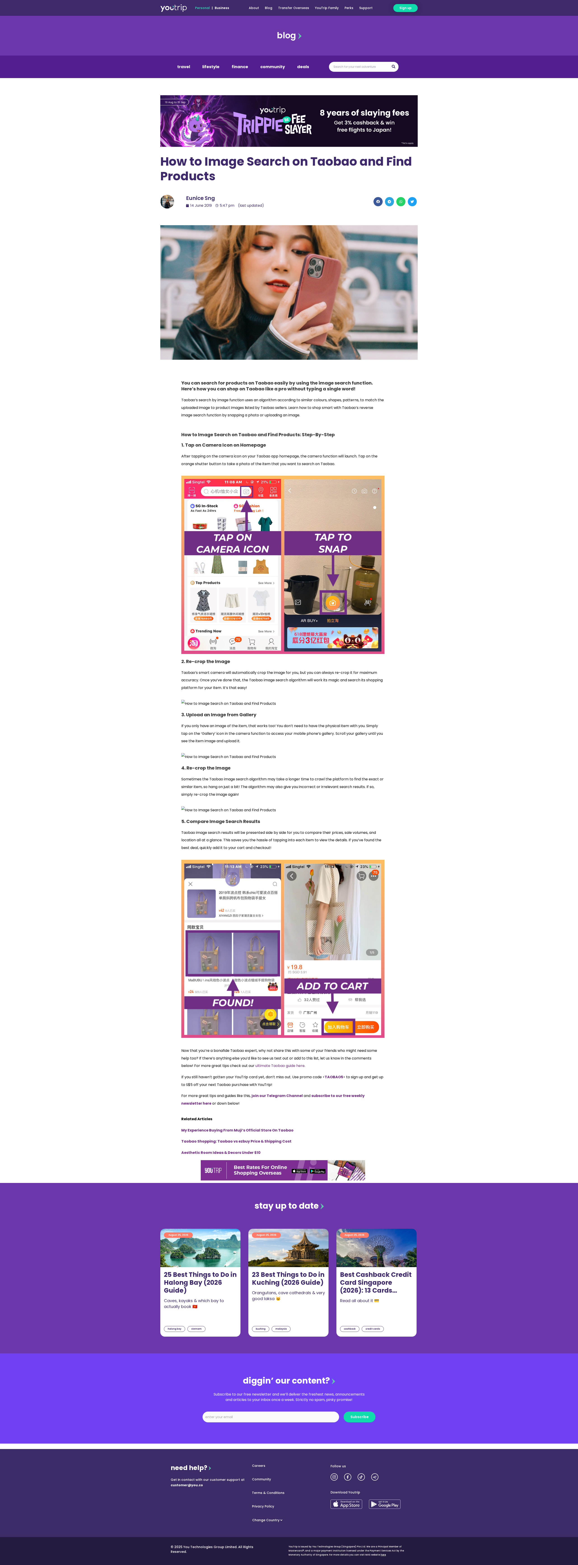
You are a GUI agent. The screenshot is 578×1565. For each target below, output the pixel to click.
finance (240, 67)
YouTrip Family (327, 8)
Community (261, 1479)
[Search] (394, 67)
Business (222, 8)
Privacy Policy (263, 1506)
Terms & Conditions (268, 1493)
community (272, 67)
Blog (268, 8)
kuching (261, 1329)
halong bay (174, 1329)
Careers (258, 1465)
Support (366, 8)
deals (303, 67)
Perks (349, 8)
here (383, 1554)
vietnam (196, 1329)
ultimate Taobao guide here (280, 1065)
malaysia (281, 1329)
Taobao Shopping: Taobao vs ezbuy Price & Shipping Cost (236, 1141)
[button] (378, 201)
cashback (350, 1329)
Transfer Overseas (293, 8)
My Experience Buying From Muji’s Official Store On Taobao (237, 1130)
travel (183, 67)
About (254, 8)
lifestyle (210, 67)
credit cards (373, 1329)
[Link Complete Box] (200, 1283)
